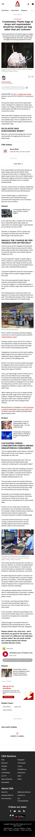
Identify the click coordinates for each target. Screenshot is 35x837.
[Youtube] (15, 811)
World (19, 779)
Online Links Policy (26, 830)
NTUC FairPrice (7, 706)
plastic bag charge (25, 94)
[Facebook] (10, 811)
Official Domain (8, 828)
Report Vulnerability (14, 830)
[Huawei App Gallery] (20, 816)
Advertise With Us (7, 795)
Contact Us (21, 795)
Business (4, 763)
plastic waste (17, 706)
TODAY (4, 769)
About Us (4, 792)
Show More (17, 164)
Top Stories (5, 10)
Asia (2, 760)
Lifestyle (4, 766)
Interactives (21, 772)
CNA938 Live (22, 769)
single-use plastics (7, 710)
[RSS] (24, 811)
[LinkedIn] (19, 811)
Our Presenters (6, 798)
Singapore (24, 10)
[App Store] (13, 816)
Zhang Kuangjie (6, 82)
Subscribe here (8, 697)
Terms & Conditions (19, 828)
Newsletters (5, 782)
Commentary (17, 19)
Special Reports (6, 779)
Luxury (20, 766)
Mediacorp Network (24, 792)
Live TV (4, 776)
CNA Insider (22, 763)
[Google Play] (10, 816)
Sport (19, 776)
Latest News (15, 10)
